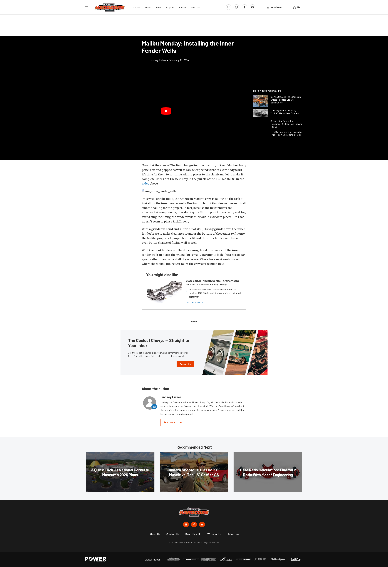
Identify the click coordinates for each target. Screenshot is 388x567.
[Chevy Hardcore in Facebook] (194, 524)
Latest (136, 7)
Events (182, 7)
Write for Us (214, 534)
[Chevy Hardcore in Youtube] (202, 524)
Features (195, 7)
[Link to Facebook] (244, 7)
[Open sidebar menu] (87, 7)
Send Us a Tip (193, 534)
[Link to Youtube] (252, 7)
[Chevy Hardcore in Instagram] (186, 524)
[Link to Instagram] (236, 7)
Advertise (233, 534)
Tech (158, 7)
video (145, 183)
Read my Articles (173, 422)
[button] (166, 111)
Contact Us (172, 534)
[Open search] (228, 7)
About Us (154, 534)
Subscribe (185, 364)
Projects (170, 7)
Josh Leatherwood (194, 302)
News (148, 7)
